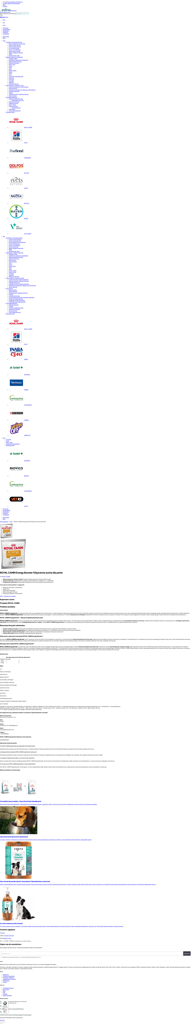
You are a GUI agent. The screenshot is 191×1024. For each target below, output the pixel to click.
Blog (4, 5)
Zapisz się (187, 953)
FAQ (4, 992)
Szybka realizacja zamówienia (11, 3)
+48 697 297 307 (9, 935)
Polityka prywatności (9, 976)
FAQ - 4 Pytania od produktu (8, 596)
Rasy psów (6, 989)
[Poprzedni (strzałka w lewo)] (0, 1023)
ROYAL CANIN (6, 576)
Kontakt (5, 6)
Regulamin (6, 974)
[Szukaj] (1, 15)
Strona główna (4, 521)
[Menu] (7, 1001)
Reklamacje (6, 980)
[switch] (5, 1012)
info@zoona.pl (7, 938)
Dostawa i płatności (8, 977)
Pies (11, 521)
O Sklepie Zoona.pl (8, 988)
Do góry (2, 1020)
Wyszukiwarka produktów (7, 13)
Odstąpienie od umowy (9, 979)
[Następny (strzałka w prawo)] (2, 1023)
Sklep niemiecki (7, 995)
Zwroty (5, 982)
